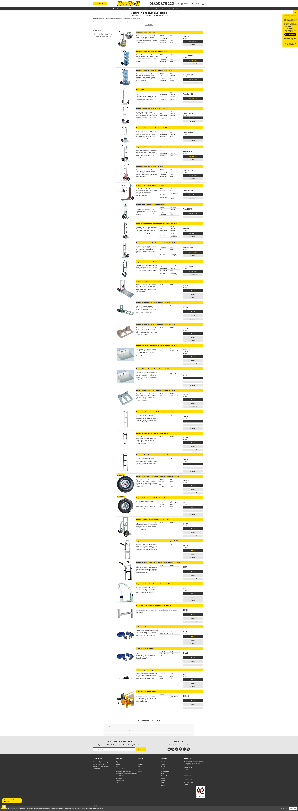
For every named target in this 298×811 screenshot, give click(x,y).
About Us (118, 764)
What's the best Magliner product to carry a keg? (117, 730)
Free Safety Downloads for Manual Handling (126, 773)
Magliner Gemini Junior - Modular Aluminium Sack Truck (151, 204)
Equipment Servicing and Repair (123, 771)
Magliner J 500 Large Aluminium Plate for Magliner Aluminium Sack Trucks (156, 369)
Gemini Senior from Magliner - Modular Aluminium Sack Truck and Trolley (156, 223)
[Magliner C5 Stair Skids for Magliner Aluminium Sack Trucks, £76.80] (125, 526)
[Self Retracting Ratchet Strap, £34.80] (125, 676)
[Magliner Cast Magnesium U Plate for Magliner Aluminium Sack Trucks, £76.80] (125, 331)
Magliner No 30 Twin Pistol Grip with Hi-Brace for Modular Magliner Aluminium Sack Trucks (161, 541)
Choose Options (193, 41)
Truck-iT (163, 762)
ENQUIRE (100, 3)
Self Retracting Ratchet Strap (144, 670)
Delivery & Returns (120, 780)
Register (140, 771)
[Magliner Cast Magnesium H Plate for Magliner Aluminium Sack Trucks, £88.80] (125, 397)
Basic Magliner (140, 89)
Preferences (283, 808)
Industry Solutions (128, 9)
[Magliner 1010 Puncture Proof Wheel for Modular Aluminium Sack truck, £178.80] (125, 504)
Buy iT (193, 290)
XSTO (162, 769)
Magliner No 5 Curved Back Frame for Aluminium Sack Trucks (153, 433)
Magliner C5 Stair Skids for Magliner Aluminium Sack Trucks (152, 519)
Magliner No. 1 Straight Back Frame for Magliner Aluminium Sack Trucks (156, 412)
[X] (188, 749)
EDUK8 (163, 773)
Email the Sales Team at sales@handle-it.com (290, 39)
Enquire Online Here (290, 34)
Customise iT (193, 44)
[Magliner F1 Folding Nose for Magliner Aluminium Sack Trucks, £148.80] (125, 288)
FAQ (117, 766)
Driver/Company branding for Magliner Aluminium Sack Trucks (153, 605)
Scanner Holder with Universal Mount (146, 691)
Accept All (293, 808)
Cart (139, 766)
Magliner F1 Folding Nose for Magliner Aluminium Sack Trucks (153, 281)
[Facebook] (176, 749)
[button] (194, 792)
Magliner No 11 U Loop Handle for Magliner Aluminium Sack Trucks (154, 584)
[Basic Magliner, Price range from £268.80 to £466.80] (125, 96)
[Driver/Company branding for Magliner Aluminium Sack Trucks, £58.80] (125, 612)
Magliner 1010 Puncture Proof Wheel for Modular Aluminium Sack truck (156, 498)
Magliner (163, 764)
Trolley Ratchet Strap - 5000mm (145, 648)
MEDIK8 (163, 780)
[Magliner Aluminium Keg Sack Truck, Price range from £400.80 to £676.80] (125, 39)
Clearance (140, 9)
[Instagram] (180, 749)
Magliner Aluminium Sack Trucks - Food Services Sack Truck (152, 128)
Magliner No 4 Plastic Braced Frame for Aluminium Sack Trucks (153, 455)
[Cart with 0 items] (203, 4)
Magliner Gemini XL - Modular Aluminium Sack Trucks (151, 262)
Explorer (163, 778)
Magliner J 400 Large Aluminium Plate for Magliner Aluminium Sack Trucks (156, 345)
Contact (171, 9)
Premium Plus (164, 776)
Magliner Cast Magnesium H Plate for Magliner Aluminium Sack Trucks (155, 390)
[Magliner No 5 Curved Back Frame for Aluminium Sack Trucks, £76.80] (125, 440)
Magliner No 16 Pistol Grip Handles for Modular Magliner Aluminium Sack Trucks (158, 562)
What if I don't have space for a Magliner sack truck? (118, 734)
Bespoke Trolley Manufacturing (100, 762)
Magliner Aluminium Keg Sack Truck (146, 32)
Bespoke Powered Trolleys (99, 764)
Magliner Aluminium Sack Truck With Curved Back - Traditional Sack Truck (156, 147)
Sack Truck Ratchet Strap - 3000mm (146, 627)
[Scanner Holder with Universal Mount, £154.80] (125, 698)
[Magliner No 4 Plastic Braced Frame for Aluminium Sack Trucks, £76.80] (125, 461)
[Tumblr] (184, 749)
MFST (162, 783)
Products (116, 9)
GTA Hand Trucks (165, 771)
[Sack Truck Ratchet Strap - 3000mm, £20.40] (125, 633)
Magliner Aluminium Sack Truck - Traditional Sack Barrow (152, 108)
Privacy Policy (119, 778)
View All (163, 785)
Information (179, 9)
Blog (117, 762)
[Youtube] (169, 749)
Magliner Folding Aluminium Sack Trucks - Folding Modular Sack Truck (155, 243)
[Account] (192, 4)
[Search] (178, 4)
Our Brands (148, 9)
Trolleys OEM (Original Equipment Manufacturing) (101, 767)
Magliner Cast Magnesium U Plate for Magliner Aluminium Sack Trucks (155, 324)
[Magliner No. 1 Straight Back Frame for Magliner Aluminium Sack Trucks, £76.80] (125, 418)
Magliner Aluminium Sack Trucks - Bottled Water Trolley (151, 51)
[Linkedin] (173, 749)
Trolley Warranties (120, 783)
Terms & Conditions (120, 776)
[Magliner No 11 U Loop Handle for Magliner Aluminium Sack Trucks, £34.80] (125, 590)
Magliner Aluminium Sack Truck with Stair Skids (149, 166)
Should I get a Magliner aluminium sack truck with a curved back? (121, 726)
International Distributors (122, 769)
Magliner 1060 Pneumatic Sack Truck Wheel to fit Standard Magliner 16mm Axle (158, 476)
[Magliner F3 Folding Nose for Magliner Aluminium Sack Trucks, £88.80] (125, 309)
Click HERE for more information (290, 27)
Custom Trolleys (160, 9)
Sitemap (140, 764)
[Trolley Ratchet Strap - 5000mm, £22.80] (125, 655)
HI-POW (163, 766)
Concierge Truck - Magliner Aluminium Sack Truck (150, 185)
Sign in (140, 769)
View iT (193, 294)
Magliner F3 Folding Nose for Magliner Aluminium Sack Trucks (153, 302)
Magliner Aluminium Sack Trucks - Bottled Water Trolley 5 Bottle (154, 70)
